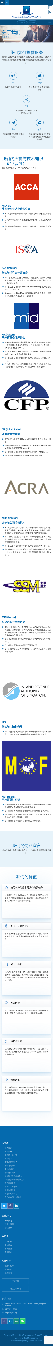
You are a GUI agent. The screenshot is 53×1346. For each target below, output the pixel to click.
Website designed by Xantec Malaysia (26, 1341)
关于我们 (8, 1221)
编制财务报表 (10, 1173)
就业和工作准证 (11, 1187)
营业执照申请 (10, 1190)
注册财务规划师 (11, 434)
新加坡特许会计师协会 (15, 272)
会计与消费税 (10, 1166)
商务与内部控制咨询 (13, 1197)
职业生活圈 (9, 1224)
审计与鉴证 (9, 1169)
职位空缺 (8, 1228)
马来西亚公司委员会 (13, 622)
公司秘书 (8, 1159)
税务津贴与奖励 (11, 1194)
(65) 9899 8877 (11, 1309)
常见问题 (8, 1245)
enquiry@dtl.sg (11, 1313)
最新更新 (8, 1249)
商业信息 (8, 1242)
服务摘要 (8, 1148)
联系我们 (8, 1273)
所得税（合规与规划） (14, 1176)
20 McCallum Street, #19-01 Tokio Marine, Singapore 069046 (26, 1305)
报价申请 (22, 22)
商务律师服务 (10, 1183)
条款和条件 (9, 1266)
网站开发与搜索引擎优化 (14, 1180)
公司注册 (8, 1152)
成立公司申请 (15, 1289)
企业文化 (5, 37)
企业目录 (32, 22)
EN (2, 2)
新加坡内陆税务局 (12, 726)
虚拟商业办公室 (11, 1155)
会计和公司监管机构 (13, 522)
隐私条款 (8, 1269)
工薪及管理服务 (11, 1162)
